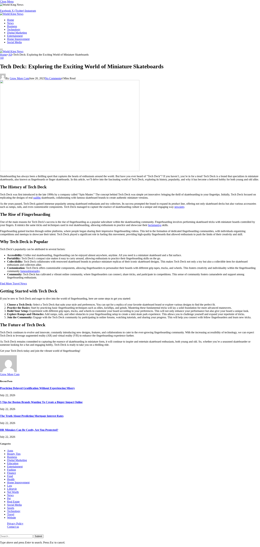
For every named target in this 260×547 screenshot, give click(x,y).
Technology (13, 29)
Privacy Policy (15, 523)
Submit (38, 536)
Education (12, 463)
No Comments (53, 78)
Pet (9, 498)
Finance (11, 472)
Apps (10, 450)
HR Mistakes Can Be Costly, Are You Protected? (29, 429)
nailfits (37, 197)
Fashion (11, 469)
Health (11, 479)
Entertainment (15, 35)
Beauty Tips (14, 453)
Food (10, 476)
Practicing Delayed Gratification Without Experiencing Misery (37, 388)
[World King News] (11, 13)
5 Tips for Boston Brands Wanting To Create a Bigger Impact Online (41, 402)
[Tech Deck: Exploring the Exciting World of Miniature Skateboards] (69, 170)
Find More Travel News (13, 283)
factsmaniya (154, 225)
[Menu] (1, 49)
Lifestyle (12, 488)
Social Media (14, 42)
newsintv (179, 206)
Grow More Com (19, 78)
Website (11, 517)
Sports (10, 507)
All (2, 57)
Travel (10, 514)
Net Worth (13, 492)
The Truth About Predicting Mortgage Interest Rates (31, 415)
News (10, 23)
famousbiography (30, 271)
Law (9, 485)
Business (12, 26)
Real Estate (13, 501)
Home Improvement (18, 39)
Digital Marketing (17, 32)
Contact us (13, 526)
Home (10, 19)
